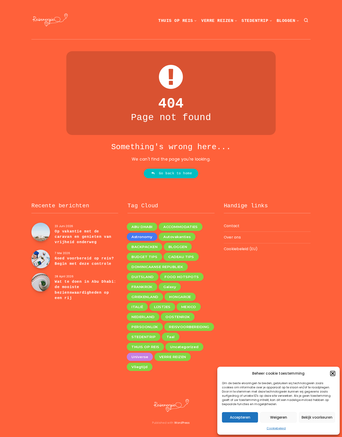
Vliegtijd (139, 367)
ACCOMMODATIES (180, 227)
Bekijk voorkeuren (317, 417)
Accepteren (240, 417)
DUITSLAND (142, 277)
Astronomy (142, 237)
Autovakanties (177, 237)
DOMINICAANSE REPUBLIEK (157, 267)
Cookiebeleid (276, 428)
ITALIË (137, 307)
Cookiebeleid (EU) (241, 249)
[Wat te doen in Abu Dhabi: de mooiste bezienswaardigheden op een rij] (40, 282)
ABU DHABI (142, 227)
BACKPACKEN (144, 247)
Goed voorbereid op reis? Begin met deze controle (84, 261)
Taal (171, 337)
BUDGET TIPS (144, 257)
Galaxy (169, 287)
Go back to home (173, 173)
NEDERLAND (143, 317)
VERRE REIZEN (217, 20)
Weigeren (278, 417)
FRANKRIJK (142, 287)
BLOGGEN (286, 20)
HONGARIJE (180, 297)
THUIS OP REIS (175, 20)
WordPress (182, 423)
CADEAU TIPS (181, 257)
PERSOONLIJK (144, 327)
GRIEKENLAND (144, 297)
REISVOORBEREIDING (189, 327)
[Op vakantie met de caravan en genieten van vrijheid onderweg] (40, 232)
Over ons (232, 237)
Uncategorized (184, 347)
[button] (332, 373)
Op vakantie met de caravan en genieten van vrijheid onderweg (83, 236)
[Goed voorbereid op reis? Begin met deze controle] (40, 259)
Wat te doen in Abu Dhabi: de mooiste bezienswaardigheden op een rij (85, 290)
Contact (232, 226)
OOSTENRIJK (177, 317)
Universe (139, 357)
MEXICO (188, 307)
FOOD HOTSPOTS (181, 277)
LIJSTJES (162, 307)
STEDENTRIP (254, 20)
